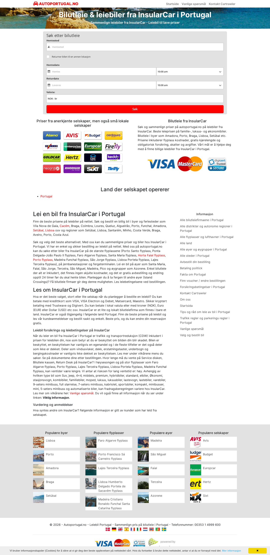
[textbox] (135, 47)
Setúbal (38, 230)
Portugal (46, 196)
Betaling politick (191, 268)
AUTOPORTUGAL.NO (58, 3)
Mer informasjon (231, 550)
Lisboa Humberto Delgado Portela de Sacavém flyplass (111, 486)
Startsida (186, 305)
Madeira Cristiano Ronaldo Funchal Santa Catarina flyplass (114, 503)
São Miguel (158, 454)
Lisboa (49, 230)
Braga (50, 482)
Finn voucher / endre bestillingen (202, 280)
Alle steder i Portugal (194, 255)
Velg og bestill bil (192, 335)
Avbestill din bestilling (195, 262)
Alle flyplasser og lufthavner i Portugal (206, 237)
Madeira (156, 440)
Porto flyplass (43, 260)
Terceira (156, 482)
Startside (172, 4)
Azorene (156, 495)
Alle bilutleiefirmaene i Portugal (202, 220)
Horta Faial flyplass (151, 255)
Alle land (186, 243)
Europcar (209, 468)
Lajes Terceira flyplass (113, 468)
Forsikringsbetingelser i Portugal (202, 287)
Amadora (52, 468)
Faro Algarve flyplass (113, 440)
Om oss (185, 299)
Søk (135, 109)
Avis (206, 440)
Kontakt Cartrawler (222, 4)
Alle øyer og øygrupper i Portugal (203, 249)
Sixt (205, 495)
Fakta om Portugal (193, 274)
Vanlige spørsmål (194, 4)
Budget (208, 454)
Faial (154, 468)
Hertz (207, 482)
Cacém (64, 226)
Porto (50, 454)
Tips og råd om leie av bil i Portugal (205, 312)
